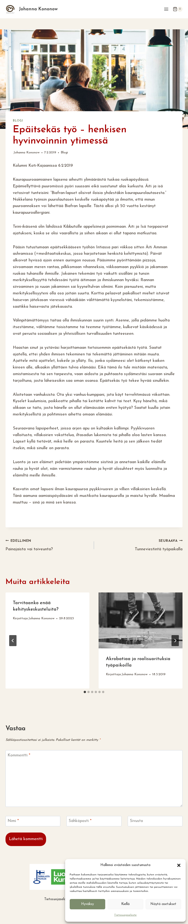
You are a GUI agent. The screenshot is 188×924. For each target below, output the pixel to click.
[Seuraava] (175, 640)
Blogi (18, 120)
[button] (179, 865)
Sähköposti (80, 821)
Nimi (13, 821)
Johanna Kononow (27, 152)
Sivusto (136, 821)
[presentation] (140, 620)
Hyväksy (87, 904)
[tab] (85, 692)
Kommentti (19, 755)
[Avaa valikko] (166, 9)
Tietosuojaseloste (125, 915)
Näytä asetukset (163, 904)
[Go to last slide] (13, 640)
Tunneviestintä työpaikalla (158, 545)
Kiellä (125, 904)
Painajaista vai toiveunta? (29, 545)
